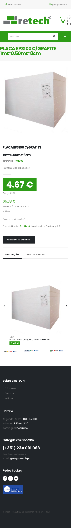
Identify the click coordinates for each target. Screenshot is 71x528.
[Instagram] (10, 478)
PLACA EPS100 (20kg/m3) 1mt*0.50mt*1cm (29, 340)
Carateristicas (35, 254)
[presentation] (4, 306)
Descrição (12, 254)
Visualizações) (16, 168)
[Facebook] (5, 478)
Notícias (9, 398)
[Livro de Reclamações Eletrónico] (5, 487)
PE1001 (11, 337)
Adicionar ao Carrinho (19, 240)
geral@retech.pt (59, 4)
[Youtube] (16, 478)
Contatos (9, 393)
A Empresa (10, 388)
